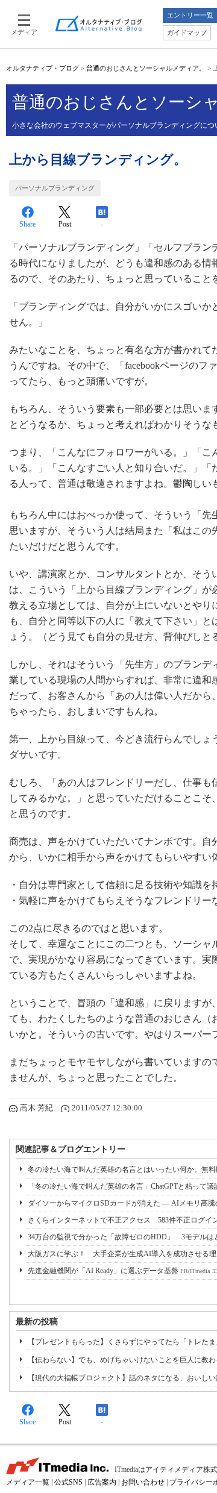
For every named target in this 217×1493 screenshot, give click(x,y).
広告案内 (101, 1482)
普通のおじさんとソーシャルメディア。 (146, 68)
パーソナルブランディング (55, 188)
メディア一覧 (27, 1482)
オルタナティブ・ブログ (42, 68)
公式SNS (68, 1482)
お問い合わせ (143, 1482)
